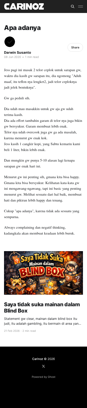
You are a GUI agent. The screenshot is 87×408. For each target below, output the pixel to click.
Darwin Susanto (17, 52)
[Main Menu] (80, 6)
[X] (43, 366)
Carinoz (37, 359)
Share (75, 47)
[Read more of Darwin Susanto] (9, 41)
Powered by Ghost (43, 376)
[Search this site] (72, 6)
